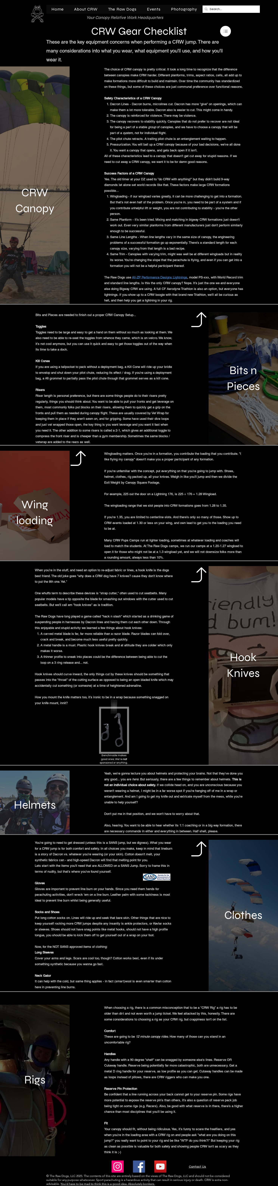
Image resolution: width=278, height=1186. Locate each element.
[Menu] (225, 31)
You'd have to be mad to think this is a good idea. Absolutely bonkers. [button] (108, 1184)
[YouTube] (160, 1167)
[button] (86, 9)
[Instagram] (118, 1167)
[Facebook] (139, 1167)
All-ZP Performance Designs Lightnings (159, 277)
